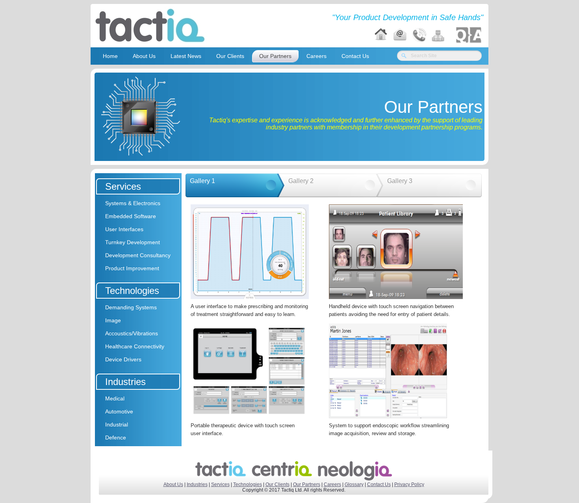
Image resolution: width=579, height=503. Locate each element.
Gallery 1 (202, 181)
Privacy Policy (409, 484)
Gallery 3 (399, 181)
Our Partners (306, 484)
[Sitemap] (438, 35)
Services (220, 484)
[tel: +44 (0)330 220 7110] (419, 35)
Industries (197, 484)
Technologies (247, 484)
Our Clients (277, 484)
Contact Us (379, 484)
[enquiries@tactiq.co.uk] (400, 35)
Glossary (354, 484)
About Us (173, 484)
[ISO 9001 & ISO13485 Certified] (468, 35)
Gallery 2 (301, 181)
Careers (332, 484)
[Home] (381, 35)
